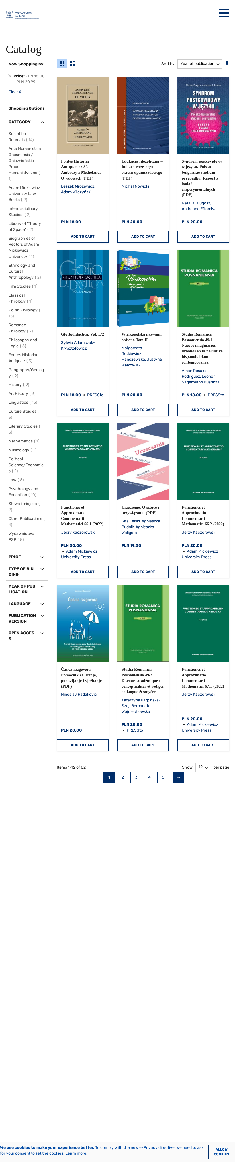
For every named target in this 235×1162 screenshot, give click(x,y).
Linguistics (24, 402)
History (20, 384)
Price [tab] (15, 557)
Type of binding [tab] (21, 571)
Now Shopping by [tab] (26, 64)
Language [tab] (20, 603)
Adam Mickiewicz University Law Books (24, 193)
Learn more (75, 1153)
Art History (23, 393)
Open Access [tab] (21, 636)
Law (17, 479)
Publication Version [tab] (22, 618)
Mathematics (25, 441)
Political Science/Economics (26, 465)
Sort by (168, 63)
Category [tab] (20, 122)
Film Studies (24, 286)
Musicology (23, 450)
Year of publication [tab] (22, 589)
